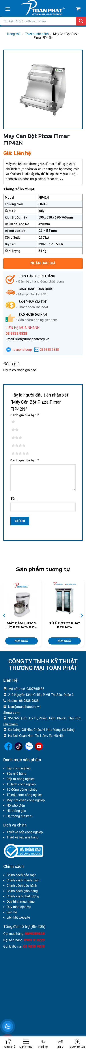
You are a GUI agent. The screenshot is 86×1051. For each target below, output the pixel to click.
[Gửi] (81, 21)
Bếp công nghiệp (19, 768)
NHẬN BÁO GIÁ (43, 263)
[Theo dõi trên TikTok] (18, 749)
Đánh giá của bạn (24, 415)
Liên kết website (18, 917)
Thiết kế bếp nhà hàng (22, 837)
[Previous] (4, 615)
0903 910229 (34, 940)
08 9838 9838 (49, 350)
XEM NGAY (21, 641)
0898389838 (35, 934)
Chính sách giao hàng (22, 891)
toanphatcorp (21, 350)
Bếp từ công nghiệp (21, 779)
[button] (7, 9)
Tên (13, 499)
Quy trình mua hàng (21, 902)
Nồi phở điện (16, 805)
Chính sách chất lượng (23, 896)
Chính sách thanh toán (23, 880)
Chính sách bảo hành (22, 886)
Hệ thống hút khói (19, 816)
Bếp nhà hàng (16, 774)
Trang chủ (14, 34)
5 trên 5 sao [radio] (19, 453)
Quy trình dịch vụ (19, 907)
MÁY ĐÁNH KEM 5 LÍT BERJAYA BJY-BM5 (22, 625)
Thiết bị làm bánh (37, 34)
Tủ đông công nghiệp (22, 790)
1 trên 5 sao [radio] (19, 422)
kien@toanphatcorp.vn (24, 707)
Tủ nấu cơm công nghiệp (25, 795)
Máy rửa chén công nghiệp (26, 800)
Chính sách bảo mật (21, 875)
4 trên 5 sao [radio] (19, 445)
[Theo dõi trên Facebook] (8, 749)
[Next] (81, 615)
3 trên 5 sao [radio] (19, 438)
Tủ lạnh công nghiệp (21, 784)
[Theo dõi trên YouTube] (39, 749)
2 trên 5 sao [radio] (19, 430)
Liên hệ (12, 912)
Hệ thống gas (16, 811)
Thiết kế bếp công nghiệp (25, 832)
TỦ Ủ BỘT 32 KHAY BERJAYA (64, 625)
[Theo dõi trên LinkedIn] (29, 749)
